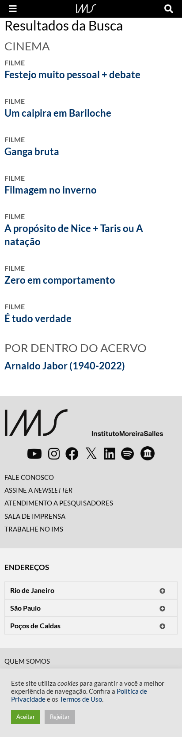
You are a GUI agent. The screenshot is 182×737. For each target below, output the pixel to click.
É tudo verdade (38, 318)
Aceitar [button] (25, 716)
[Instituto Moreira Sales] (83, 426)
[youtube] (34, 453)
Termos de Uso (81, 699)
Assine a (38, 490)
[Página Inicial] (86, 7)
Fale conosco (29, 477)
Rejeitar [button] (60, 716)
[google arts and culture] (147, 453)
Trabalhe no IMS (33, 529)
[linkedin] (109, 453)
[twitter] (91, 454)
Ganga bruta (31, 151)
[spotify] (127, 453)
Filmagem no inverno (50, 190)
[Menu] (12, 9)
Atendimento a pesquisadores (58, 503)
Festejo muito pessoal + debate (72, 74)
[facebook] (72, 453)
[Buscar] (169, 9)
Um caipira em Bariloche (57, 113)
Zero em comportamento (59, 280)
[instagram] (54, 453)
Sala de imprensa (34, 516)
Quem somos (27, 661)
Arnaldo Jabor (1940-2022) (64, 366)
